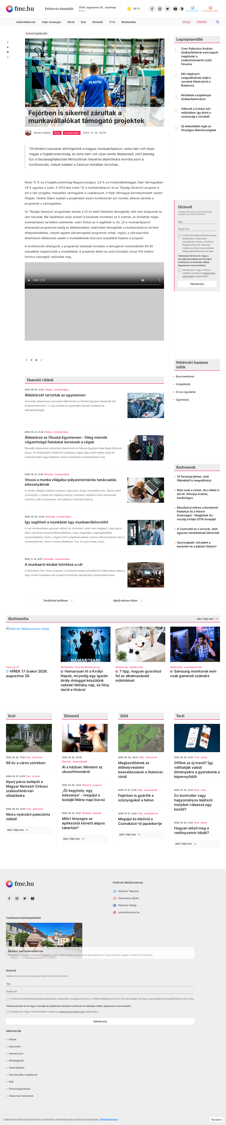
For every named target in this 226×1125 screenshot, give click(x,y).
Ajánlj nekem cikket (125, 600)
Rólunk (13, 1039)
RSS (11, 1081)
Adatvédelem (16, 1067)
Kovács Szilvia (42, 132)
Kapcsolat (14, 1046)
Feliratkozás (197, 283)
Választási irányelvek (21, 1095)
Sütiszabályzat (109, 1119)
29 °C (136, 8)
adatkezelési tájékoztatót (71, 1011)
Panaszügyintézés (19, 1088)
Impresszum (16, 1053)
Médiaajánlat (16, 1060)
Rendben (216, 1119)
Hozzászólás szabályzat (23, 1074)
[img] (20, 8)
